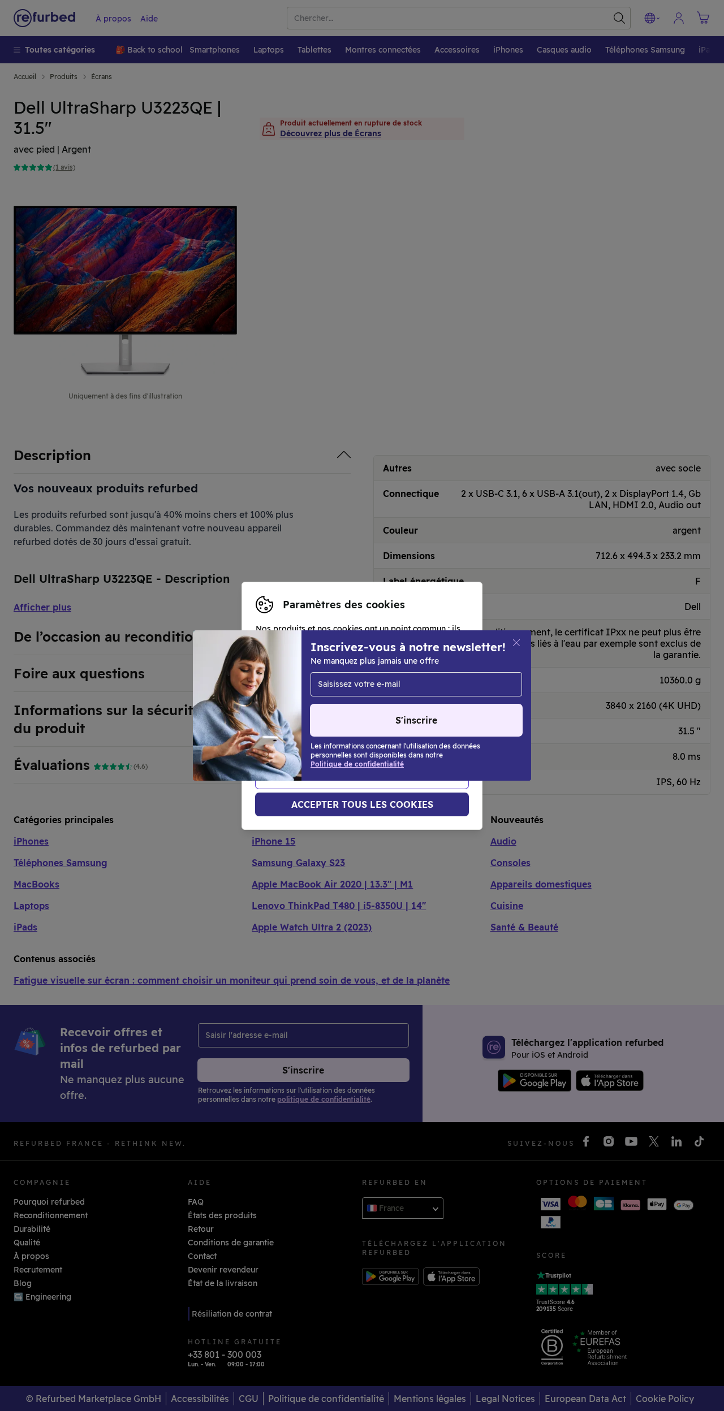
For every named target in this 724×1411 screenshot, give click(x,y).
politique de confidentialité (309, 724)
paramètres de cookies (300, 712)
